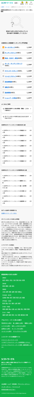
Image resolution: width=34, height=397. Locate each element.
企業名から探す (5, 329)
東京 (3, 280)
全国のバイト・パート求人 (9, 213)
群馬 (23, 280)
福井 (13, 303)
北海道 (4, 297)
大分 (16, 315)
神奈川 (7, 280)
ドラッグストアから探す (20, 331)
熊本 (13, 315)
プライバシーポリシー (24, 384)
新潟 (3, 303)
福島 (23, 297)
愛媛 (25, 309)
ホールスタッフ (10, 47)
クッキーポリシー (6, 387)
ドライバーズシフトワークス (9, 340)
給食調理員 (8, 82)
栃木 (20, 280)
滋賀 (13, 292)
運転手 (7, 87)
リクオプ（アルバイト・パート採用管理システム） (16, 342)
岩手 (11, 297)
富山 (7, 303)
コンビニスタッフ (11, 76)
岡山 (10, 309)
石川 (10, 303)
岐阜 (13, 286)
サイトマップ (16, 387)
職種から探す (28, 323)
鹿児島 (23, 315)
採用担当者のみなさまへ (8, 389)
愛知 (3, 286)
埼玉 (11, 280)
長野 (19, 303)
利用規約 (14, 384)
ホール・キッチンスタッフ (13, 63)
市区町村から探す (6, 323)
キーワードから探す (17, 329)
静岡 (7, 286)
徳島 (19, 309)
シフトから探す (5, 326)
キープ (26, 4)
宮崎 (19, 315)
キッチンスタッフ (11, 53)
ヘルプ (9, 384)
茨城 (17, 280)
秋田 (17, 297)
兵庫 (7, 292)
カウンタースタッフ (11, 71)
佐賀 (7, 315)
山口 (16, 309)
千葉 (14, 280)
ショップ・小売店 (11, 98)
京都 (10, 292)
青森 (8, 297)
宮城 (14, 297)
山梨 (16, 303)
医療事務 (8, 92)
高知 (28, 309)
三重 (10, 286)
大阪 (3, 292)
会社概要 (4, 384)
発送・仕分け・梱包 (11, 58)
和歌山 (20, 292)
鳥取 (3, 309)
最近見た (22, 4)
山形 (20, 297)
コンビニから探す (6, 331)
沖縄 (26, 315)
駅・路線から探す (18, 323)
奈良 (16, 292)
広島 (13, 309)
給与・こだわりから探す (19, 326)
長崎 (10, 315)
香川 (22, 309)
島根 (7, 309)
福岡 (3, 315)
